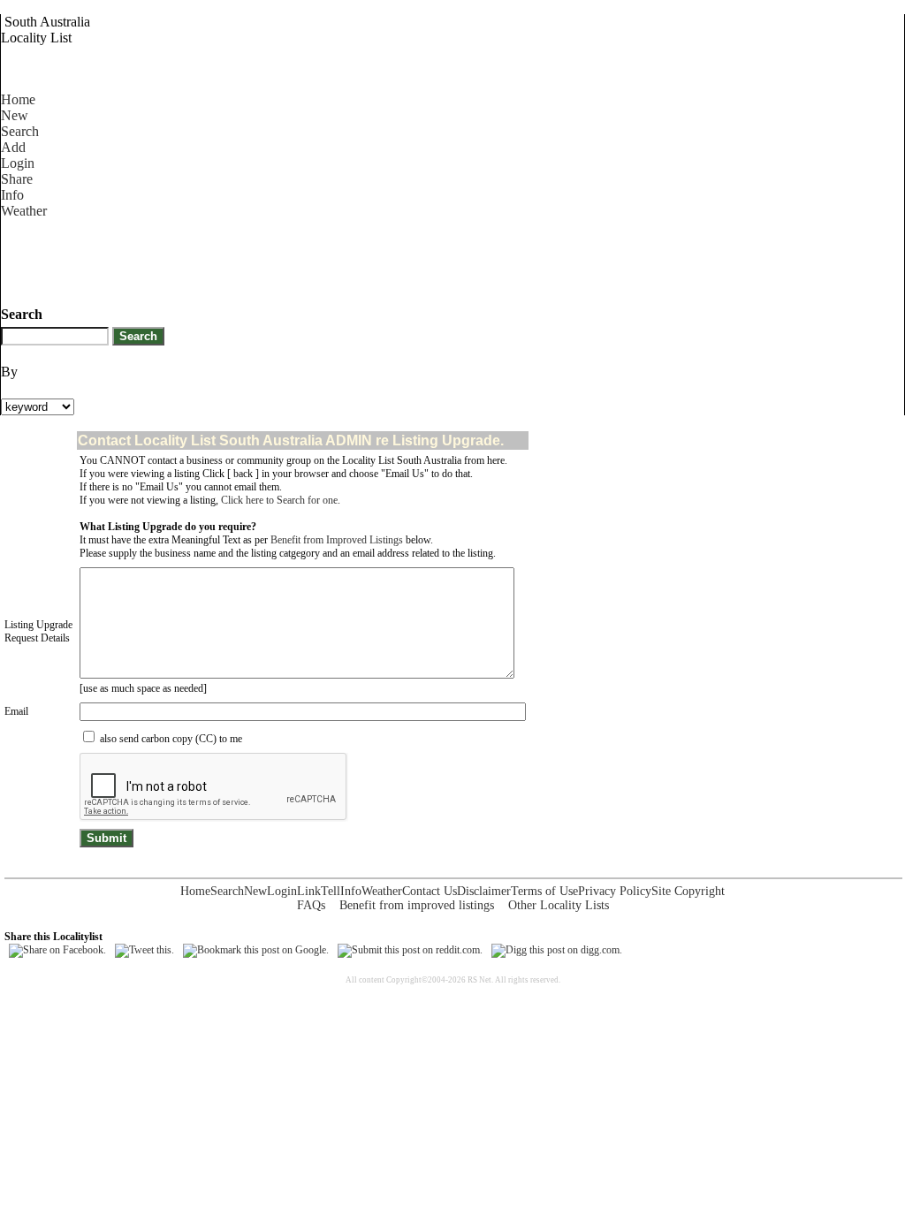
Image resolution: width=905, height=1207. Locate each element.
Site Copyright (688, 891)
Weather (24, 210)
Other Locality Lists (558, 905)
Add (13, 147)
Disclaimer (484, 891)
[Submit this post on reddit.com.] (410, 950)
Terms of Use (544, 891)
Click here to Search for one (279, 500)
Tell (330, 891)
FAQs (311, 905)
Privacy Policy (614, 891)
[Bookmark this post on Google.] (256, 950)
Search (20, 131)
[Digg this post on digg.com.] (557, 950)
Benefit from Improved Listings (336, 540)
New (14, 115)
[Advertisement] (322, 259)
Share (17, 178)
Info (12, 194)
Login (17, 163)
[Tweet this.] (144, 950)
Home (18, 99)
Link (309, 891)
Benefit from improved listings (416, 905)
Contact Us (429, 891)
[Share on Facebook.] (57, 950)
